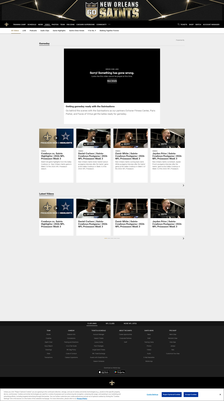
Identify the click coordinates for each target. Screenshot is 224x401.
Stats (48, 353)
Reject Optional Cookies (171, 394)
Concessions (71, 338)
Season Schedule (98, 361)
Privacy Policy (82, 398)
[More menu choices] (109, 24)
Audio (149, 353)
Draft (148, 338)
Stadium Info (71, 334)
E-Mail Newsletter (149, 357)
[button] (112, 81)
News (149, 334)
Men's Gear (172, 334)
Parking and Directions (71, 342)
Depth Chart (48, 342)
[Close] (220, 394)
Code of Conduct (71, 353)
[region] (112, 394)
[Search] (179, 24)
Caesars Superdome (71, 357)
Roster (49, 334)
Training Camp (149, 342)
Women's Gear (172, 338)
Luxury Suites (98, 342)
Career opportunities (125, 334)
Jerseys (172, 346)
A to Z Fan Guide (71, 346)
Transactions (48, 357)
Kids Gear (173, 342)
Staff (125, 342)
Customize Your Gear (173, 353)
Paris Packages (98, 346)
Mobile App (149, 361)
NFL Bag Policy (71, 349)
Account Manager (98, 334)
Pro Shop (172, 330)
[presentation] (184, 186)
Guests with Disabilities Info (98, 357)
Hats (172, 349)
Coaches (48, 338)
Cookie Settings (152, 394)
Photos (149, 346)
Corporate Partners (125, 338)
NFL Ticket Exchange (98, 353)
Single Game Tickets (98, 349)
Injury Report (49, 346)
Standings (48, 349)
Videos (149, 349)
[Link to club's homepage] (6, 24)
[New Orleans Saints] (112, 383)
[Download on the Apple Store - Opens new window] (103, 372)
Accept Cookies (191, 394)
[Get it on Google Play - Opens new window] (119, 373)
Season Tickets (98, 338)
